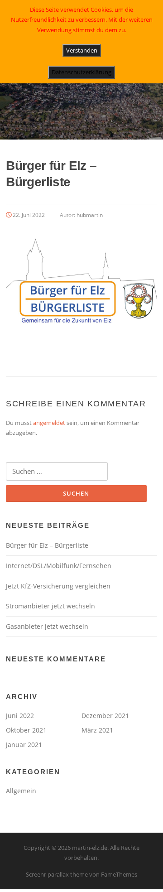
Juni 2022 (20, 715)
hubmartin (90, 215)
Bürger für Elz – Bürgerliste (47, 545)
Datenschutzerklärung (81, 72)
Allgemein (21, 790)
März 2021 (97, 730)
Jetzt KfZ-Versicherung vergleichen (58, 586)
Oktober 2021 (26, 730)
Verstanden (81, 50)
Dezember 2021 (105, 715)
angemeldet (49, 423)
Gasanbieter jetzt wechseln (47, 626)
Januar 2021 (24, 744)
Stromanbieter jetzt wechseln (50, 606)
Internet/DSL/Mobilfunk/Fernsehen (58, 565)
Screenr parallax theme (57, 874)
